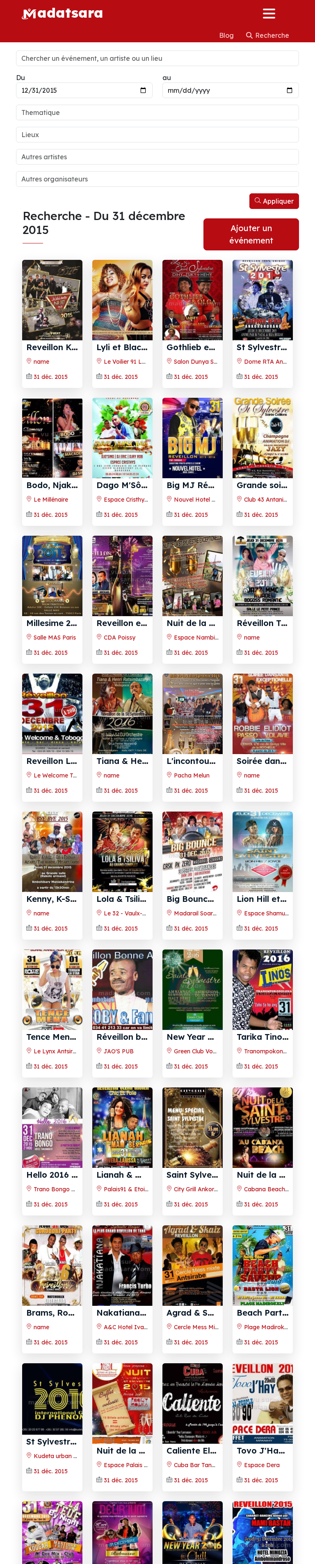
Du (20, 77)
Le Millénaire (50, 499)
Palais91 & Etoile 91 (129, 1189)
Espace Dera (261, 1465)
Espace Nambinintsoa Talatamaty (220, 637)
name (40, 361)
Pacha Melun (191, 775)
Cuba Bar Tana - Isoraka (207, 1465)
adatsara (70, 12)
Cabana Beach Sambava (277, 1189)
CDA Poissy (118, 637)
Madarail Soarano (198, 913)
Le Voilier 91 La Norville (135, 361)
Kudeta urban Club (58, 1456)
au (166, 77)
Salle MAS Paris (54, 637)
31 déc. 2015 (51, 377)
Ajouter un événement (251, 234)
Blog (227, 35)
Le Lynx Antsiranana (61, 1051)
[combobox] (157, 112)
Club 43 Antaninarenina (274, 499)
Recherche (271, 35)
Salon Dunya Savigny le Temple (216, 361)
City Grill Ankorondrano (204, 1189)
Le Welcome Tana (58, 775)
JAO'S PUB (118, 1051)
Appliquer (277, 201)
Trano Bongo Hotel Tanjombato (77, 1189)
